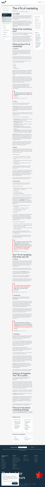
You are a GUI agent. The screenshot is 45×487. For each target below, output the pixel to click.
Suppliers (3, 468)
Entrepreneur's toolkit (6, 36)
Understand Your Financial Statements (27, 428)
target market (22, 199)
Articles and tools (6, 5)
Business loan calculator (16, 460)
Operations (4, 25)
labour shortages (23, 271)
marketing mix (25, 34)
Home (2, 5)
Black (2, 458)
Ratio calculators (15, 461)
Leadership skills (5, 32)
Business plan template (16, 459)
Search (40, 2)
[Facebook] (16, 13)
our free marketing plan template (21, 411)
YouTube (35, 461)
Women (3, 461)
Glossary (14, 463)
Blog (3, 38)
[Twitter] (17, 13)
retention (27, 275)
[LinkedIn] (18, 13)
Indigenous (3, 460)
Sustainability (4, 34)
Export (4, 21)
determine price (16, 106)
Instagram (36, 460)
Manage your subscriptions (15, 465)
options (13, 203)
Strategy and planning (6, 10)
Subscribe (32, 447)
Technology (3, 465)
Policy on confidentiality (14, 481)
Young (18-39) (4, 462)
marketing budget (22, 200)
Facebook (36, 459)
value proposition (15, 298)
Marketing (19, 5)
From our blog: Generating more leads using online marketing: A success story (38, 38)
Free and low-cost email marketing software (27, 422)
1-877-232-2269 (26, 459)
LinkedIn (35, 457)
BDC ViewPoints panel (16, 468)
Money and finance (5, 12)
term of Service (24, 485)
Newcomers (4, 464)
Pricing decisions (15, 134)
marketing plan (15, 393)
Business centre (26, 460)
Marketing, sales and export (13, 5)
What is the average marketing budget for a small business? (17, 422)
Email (24, 457)
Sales (3, 19)
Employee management (6, 23)
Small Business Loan (16, 457)
